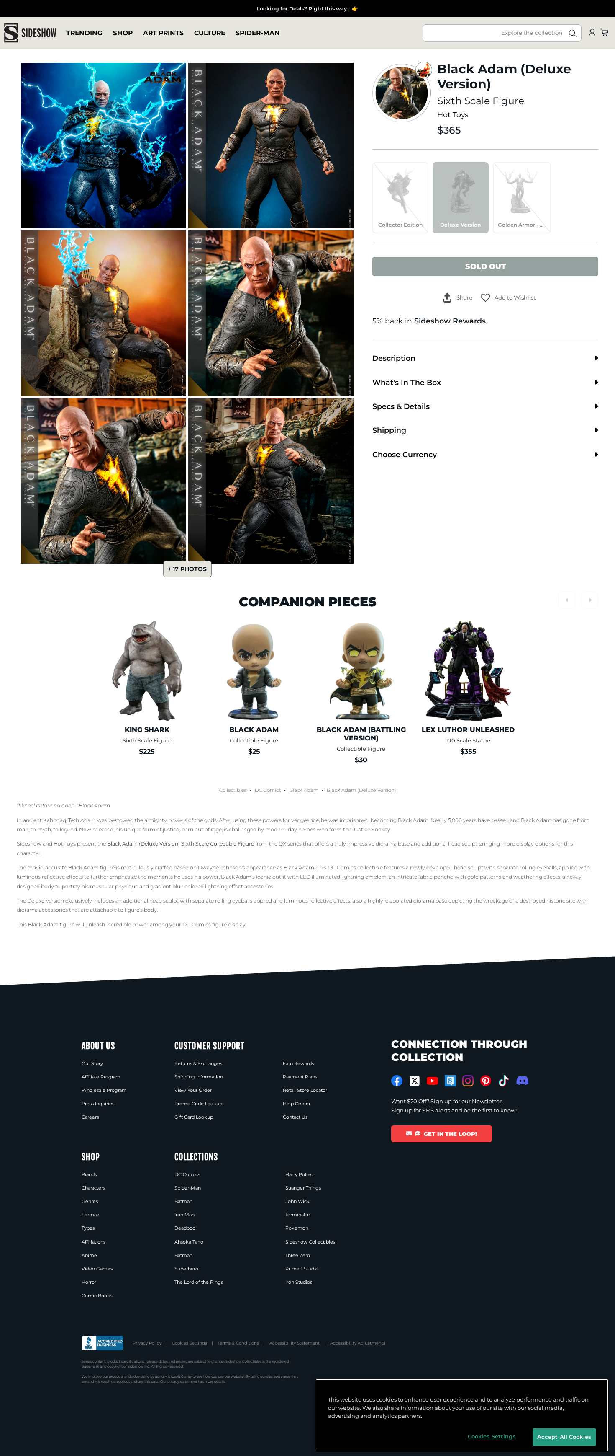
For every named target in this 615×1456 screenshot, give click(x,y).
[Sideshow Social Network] (450, 1080)
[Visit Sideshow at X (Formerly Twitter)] (414, 1081)
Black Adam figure (91, 867)
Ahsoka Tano (188, 1242)
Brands (89, 1174)
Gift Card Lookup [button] (193, 1117)
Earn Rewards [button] (298, 1063)
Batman (183, 1201)
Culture (209, 33)
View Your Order (193, 1090)
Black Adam (303, 790)
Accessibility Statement (294, 1343)
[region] (461, 1415)
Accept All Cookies (564, 1436)
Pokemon (296, 1228)
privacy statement (182, 1381)
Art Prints (163, 33)
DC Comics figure (204, 924)
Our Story (92, 1063)
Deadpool (185, 1228)
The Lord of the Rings (198, 1282)
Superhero (186, 1269)
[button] (508, 298)
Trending (84, 33)
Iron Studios (298, 1282)
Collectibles (232, 790)
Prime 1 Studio (301, 1269)
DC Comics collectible (355, 867)
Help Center (296, 1104)
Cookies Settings (189, 1343)
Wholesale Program (104, 1090)
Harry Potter (299, 1174)
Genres (90, 1201)
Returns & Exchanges (198, 1063)
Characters (93, 1188)
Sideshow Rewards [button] (450, 320)
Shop (123, 33)
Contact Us (295, 1117)
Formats (91, 1215)
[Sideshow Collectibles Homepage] (30, 33)
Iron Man (184, 1215)
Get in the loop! (450, 1133)
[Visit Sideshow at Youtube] (432, 1080)
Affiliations (93, 1242)
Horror (89, 1282)
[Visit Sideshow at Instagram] (468, 1080)
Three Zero (297, 1255)
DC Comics (268, 790)
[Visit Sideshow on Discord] (521, 1080)
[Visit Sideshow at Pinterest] (486, 1080)
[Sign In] (592, 33)
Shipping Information (198, 1077)
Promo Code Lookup (198, 1104)
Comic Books (97, 1295)
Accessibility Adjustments (357, 1343)
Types (88, 1228)
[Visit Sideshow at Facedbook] (396, 1080)
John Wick (297, 1201)
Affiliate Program (101, 1077)
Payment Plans (300, 1077)
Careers (90, 1117)
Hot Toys (453, 114)
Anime (89, 1255)
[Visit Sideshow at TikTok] (503, 1080)
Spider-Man (258, 33)
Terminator (297, 1215)
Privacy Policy (147, 1343)
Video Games (97, 1269)
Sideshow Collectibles (310, 1242)
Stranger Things (303, 1188)
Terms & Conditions (238, 1343)
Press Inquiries (98, 1104)
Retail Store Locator (305, 1090)
